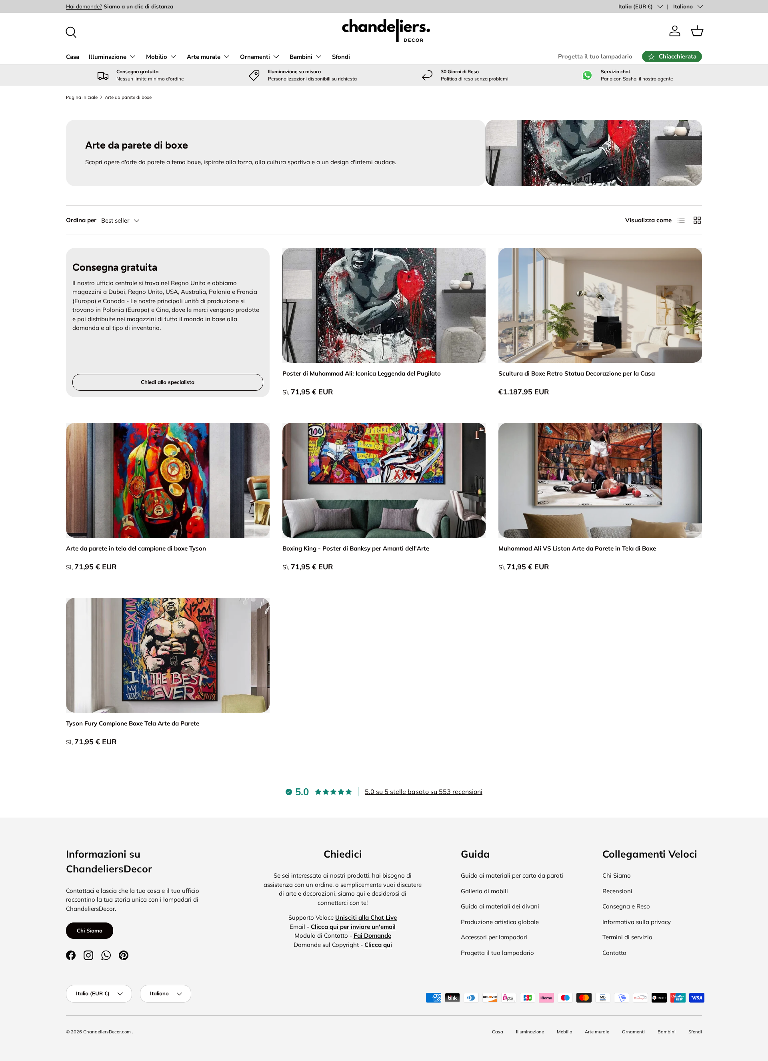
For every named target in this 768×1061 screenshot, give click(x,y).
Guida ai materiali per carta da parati (512, 875)
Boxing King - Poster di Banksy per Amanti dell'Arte (355, 548)
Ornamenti (255, 57)
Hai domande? (84, 6)
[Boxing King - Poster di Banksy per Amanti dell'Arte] (384, 480)
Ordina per (81, 220)
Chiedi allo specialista (167, 382)
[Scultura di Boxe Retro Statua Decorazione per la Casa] (600, 305)
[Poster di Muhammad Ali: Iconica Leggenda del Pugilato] (384, 305)
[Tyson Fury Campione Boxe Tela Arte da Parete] (168, 655)
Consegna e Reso (626, 906)
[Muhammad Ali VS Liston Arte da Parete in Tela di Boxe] (600, 480)
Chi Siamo (89, 930)
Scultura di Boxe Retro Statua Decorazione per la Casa (576, 373)
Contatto (614, 953)
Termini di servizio (627, 937)
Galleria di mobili (484, 891)
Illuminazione (107, 57)
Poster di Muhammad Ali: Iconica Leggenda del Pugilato (361, 373)
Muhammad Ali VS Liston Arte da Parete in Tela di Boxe (577, 548)
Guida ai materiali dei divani (500, 906)
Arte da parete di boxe (128, 97)
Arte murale (203, 57)
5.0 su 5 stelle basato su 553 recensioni (423, 792)
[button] (697, 31)
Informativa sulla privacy (636, 922)
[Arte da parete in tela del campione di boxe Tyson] (168, 480)
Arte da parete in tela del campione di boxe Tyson (136, 548)
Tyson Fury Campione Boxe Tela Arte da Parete (132, 723)
